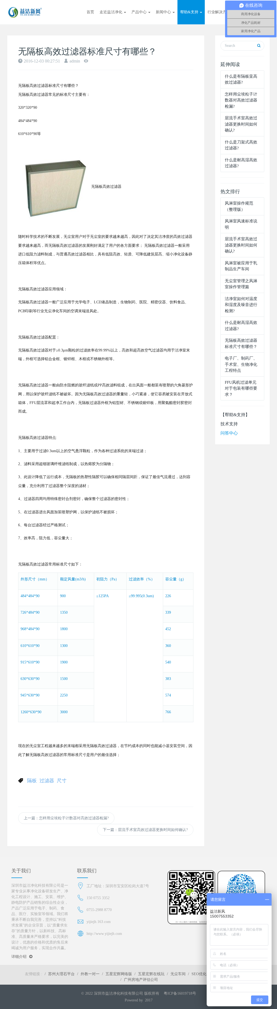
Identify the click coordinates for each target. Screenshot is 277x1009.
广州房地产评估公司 (141, 980)
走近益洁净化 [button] (111, 12)
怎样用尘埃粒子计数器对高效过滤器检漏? (241, 100)
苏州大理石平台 (61, 974)
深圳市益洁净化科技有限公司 (118, 993)
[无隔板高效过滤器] (54, 187)
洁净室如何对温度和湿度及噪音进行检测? (241, 305)
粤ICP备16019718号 (180, 993)
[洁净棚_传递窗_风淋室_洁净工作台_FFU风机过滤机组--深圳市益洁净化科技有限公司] (24, 12)
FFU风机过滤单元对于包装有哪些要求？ (241, 388)
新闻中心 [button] (164, 12)
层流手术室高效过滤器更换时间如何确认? (241, 124)
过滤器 (46, 780)
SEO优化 (199, 974)
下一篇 (145, 830)
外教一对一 (90, 974)
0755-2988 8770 (99, 910)
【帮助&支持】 (235, 414)
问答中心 (229, 433)
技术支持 (229, 424)
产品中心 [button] (139, 12)
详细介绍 (19, 957)
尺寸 (62, 780)
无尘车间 (178, 974)
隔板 (32, 780)
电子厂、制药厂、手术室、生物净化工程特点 (241, 364)
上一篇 (66, 818)
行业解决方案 (218, 12)
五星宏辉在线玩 (151, 974)
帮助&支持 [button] (189, 12)
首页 (90, 12)
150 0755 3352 (98, 898)
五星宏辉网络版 (118, 974)
